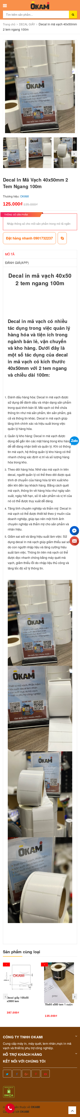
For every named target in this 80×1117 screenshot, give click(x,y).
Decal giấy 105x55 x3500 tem (18, 999)
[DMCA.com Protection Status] (9, 1091)
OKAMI (24, 1112)
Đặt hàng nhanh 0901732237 (29, 238)
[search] (73, 14)
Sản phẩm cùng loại (21, 951)
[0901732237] (10, 1108)
